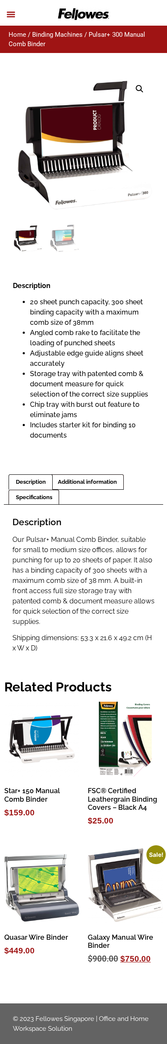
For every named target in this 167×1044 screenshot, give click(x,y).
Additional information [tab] (87, 482)
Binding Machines (57, 34)
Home (17, 34)
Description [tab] (31, 482)
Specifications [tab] (34, 497)
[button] (11, 14)
